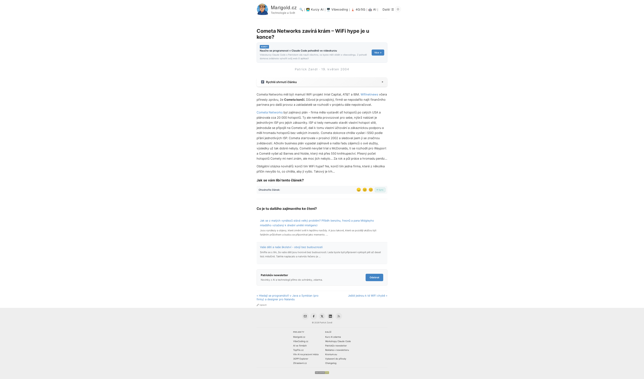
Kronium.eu (331, 354)
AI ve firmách (300, 345)
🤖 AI (372, 9)
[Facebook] (313, 316)
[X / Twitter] (322, 316)
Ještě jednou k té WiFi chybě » (367, 295)
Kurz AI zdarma (333, 337)
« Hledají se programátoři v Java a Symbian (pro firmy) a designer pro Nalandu (287, 297)
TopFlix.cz (298, 350)
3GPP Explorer (300, 358)
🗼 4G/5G (358, 9)
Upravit (263, 305)
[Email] (305, 316)
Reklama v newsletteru (337, 350)
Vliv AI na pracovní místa (305, 354)
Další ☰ (388, 9)
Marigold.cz (284, 7)
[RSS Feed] (338, 316)
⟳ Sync (380, 189)
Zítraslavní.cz (300, 363)
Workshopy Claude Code (338, 341)
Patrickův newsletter (336, 345)
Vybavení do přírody (335, 358)
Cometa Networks (270, 112)
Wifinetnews (369, 94)
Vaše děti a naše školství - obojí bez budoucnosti (291, 247)
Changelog (330, 363)
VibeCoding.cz (300, 341)
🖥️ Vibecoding (337, 9)
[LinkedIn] (330, 316)
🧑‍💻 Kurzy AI (315, 9)
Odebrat (374, 277)
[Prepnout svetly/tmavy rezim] (398, 9)
